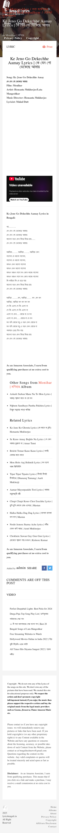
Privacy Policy (49, 816)
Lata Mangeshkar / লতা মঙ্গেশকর (25, 9)
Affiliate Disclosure (46, 823)
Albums (53, 810)
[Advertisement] (29, 138)
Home (54, 806)
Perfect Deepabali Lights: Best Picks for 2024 (31, 608)
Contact (52, 826)
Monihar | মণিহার (15, 35)
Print (49, 46)
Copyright (51, 819)
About (53, 813)
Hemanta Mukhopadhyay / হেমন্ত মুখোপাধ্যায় (27, 14)
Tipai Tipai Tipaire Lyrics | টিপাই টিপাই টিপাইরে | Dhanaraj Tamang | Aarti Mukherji (28, 478)
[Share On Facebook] (44, 568)
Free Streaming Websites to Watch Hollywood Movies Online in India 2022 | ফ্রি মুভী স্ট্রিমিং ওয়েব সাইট (31, 639)
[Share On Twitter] (50, 568)
